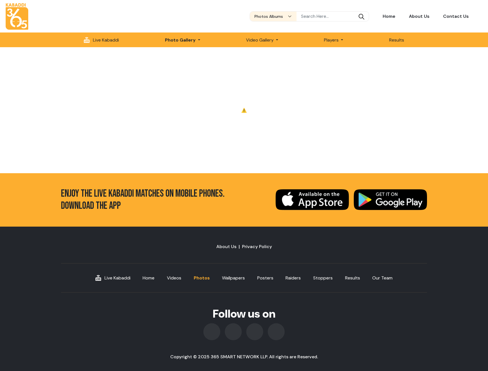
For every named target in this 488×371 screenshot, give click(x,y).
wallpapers (233, 278)
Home (389, 16)
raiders (293, 278)
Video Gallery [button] (260, 40)
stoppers (323, 278)
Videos (174, 278)
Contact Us (456, 16)
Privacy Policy (257, 246)
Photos (202, 278)
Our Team (382, 278)
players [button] (332, 40)
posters (265, 278)
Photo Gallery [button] (181, 40)
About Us (419, 16)
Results (396, 40)
